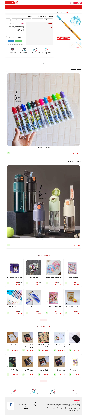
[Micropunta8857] (69, 28)
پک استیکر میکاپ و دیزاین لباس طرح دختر (53, 277)
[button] (17, 44)
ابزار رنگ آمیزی (61, 7)
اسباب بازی (35, 7)
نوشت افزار (78, 7)
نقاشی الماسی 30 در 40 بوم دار (72, 277)
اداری (42, 7)
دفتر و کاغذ (69, 7)
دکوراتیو (28, 7)
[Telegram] (25, 408)
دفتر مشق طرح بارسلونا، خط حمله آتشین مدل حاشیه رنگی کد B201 (59, 371)
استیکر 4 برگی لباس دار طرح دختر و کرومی (53, 306)
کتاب (22, 7)
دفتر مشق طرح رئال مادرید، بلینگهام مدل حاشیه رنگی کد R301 (43, 371)
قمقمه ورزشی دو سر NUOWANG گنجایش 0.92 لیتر (43, 239)
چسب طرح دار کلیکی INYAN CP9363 (14, 306)
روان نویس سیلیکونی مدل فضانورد (34, 306)
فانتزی (15, 7)
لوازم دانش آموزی (50, 7)
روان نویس (21, 23)
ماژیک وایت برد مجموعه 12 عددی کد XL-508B (43, 147)
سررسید (8, 7)
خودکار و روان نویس (70, 12)
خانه (80, 12)
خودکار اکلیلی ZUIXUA (34, 277)
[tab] (51, 63)
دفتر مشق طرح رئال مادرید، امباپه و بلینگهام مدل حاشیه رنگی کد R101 (27, 346)
